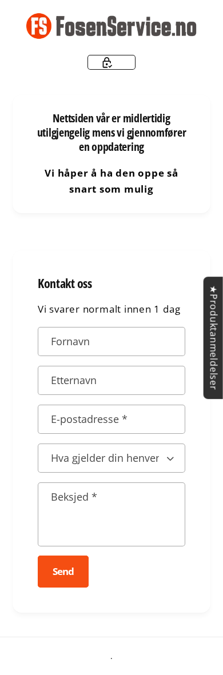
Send (63, 571)
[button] (111, 62)
